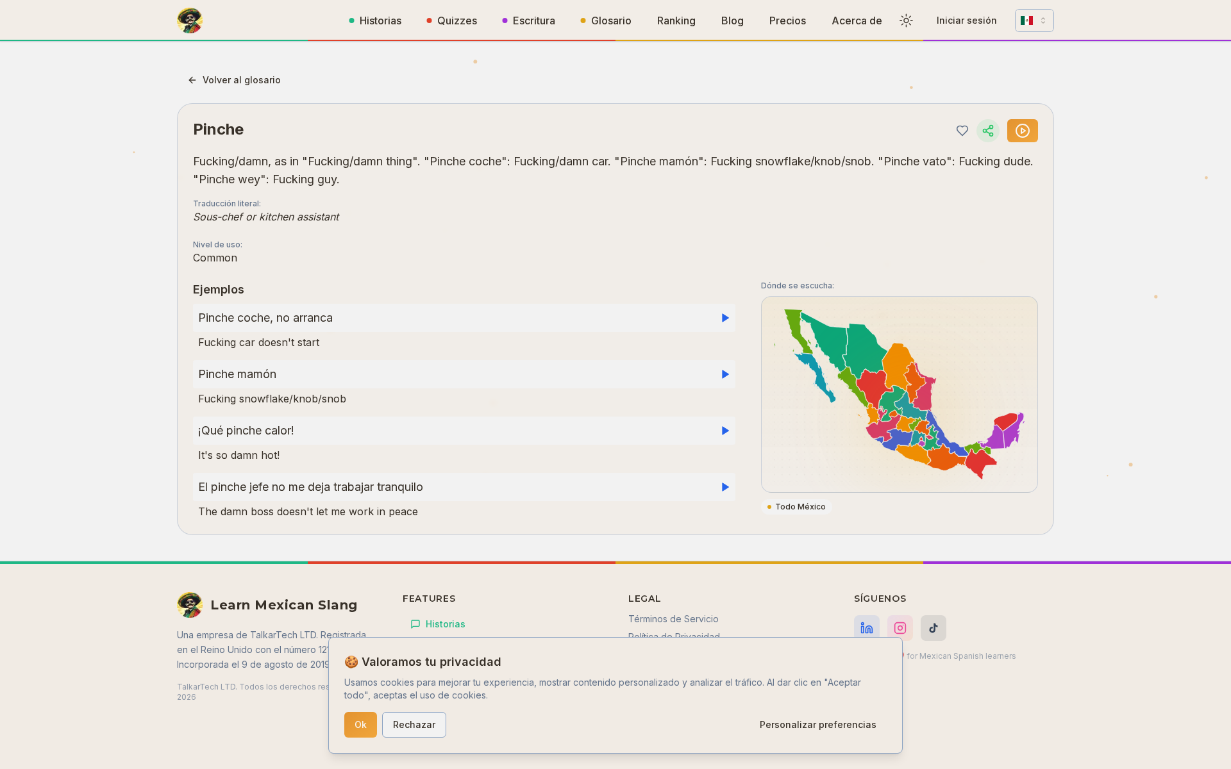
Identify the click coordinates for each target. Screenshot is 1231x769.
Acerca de (857, 20)
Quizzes (457, 20)
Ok (361, 724)
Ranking (676, 20)
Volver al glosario (242, 79)
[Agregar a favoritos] (962, 130)
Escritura (534, 20)
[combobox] (1034, 20)
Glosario (611, 20)
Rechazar (414, 724)
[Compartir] (988, 130)
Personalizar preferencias (818, 724)
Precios (787, 20)
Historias (380, 20)
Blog (732, 20)
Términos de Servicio (673, 618)
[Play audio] (1022, 130)
